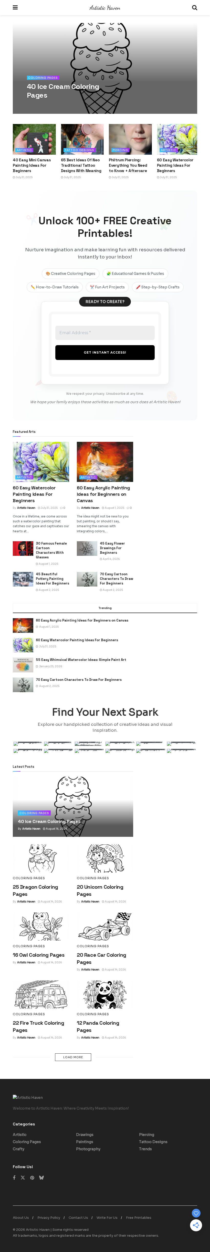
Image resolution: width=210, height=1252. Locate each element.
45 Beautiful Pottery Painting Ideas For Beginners (52, 578)
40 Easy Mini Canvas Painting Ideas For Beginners (32, 165)
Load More (73, 1057)
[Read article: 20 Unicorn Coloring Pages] (105, 858)
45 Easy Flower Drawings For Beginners (112, 548)
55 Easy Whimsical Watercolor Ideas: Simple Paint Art (81, 660)
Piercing (120, 150)
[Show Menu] (15, 7)
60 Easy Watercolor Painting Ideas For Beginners (175, 165)
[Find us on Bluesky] (41, 1178)
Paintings (84, 1142)
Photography (88, 1149)
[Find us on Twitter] (22, 1178)
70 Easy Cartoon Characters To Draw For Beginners (116, 578)
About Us (21, 1217)
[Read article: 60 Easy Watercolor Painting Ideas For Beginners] (178, 139)
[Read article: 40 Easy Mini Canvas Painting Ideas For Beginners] (34, 139)
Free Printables (138, 1217)
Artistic (24, 150)
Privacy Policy (48, 1217)
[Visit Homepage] (105, 7)
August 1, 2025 (114, 508)
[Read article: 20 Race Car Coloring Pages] (105, 926)
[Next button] (193, 68)
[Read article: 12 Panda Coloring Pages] (105, 994)
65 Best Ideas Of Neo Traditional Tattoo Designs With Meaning (81, 165)
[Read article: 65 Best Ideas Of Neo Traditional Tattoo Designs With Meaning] (82, 139)
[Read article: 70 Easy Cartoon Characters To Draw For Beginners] (87, 579)
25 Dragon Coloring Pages (58, 91)
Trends (145, 1149)
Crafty (18, 1149)
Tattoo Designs (79, 150)
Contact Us (78, 1217)
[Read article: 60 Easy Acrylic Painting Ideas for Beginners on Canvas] (105, 462)
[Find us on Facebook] (14, 1178)
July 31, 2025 (24, 177)
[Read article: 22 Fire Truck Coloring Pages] (41, 994)
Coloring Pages (43, 78)
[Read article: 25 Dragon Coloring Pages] (41, 858)
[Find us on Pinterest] (32, 1178)
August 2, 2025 (48, 590)
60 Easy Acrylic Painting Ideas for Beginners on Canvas (103, 494)
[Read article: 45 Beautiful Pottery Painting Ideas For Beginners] (23, 579)
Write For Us (107, 1217)
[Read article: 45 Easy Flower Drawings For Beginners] (87, 548)
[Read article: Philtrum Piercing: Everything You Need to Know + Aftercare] (130, 139)
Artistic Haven (40, 105)
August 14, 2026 (65, 105)
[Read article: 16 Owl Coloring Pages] (41, 926)
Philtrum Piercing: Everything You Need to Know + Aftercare (128, 165)
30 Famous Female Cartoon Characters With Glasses (51, 550)
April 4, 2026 (111, 559)
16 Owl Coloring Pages (39, 955)
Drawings (84, 1134)
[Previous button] (16, 68)
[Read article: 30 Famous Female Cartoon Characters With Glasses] (23, 548)
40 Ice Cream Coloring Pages (49, 821)
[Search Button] (194, 7)
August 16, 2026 (56, 828)
